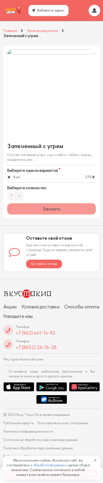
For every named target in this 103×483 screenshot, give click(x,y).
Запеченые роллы (42, 31)
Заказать (52, 209)
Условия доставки (40, 306)
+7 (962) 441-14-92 (35, 333)
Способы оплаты (82, 306)
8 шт (16, 177)
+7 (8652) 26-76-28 (36, 347)
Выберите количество (26, 188)
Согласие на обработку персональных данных (40, 440)
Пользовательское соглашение (62, 423)
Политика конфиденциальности (28, 431)
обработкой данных (49, 465)
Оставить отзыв (44, 264)
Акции (10, 306)
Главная (10, 31)
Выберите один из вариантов (32, 170)
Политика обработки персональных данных (38, 448)
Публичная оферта (18, 423)
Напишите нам (18, 316)
